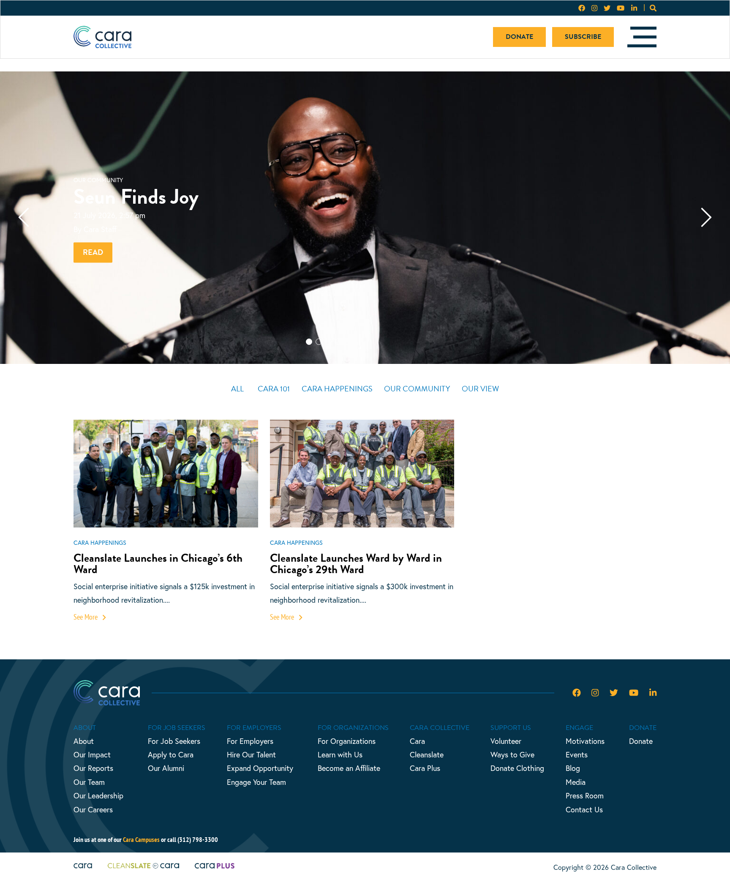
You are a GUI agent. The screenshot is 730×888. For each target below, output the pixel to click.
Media (576, 782)
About (84, 741)
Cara (417, 741)
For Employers (250, 741)
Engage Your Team (256, 782)
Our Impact (92, 754)
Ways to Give (512, 754)
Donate (519, 37)
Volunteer (505, 741)
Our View (480, 388)
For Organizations (347, 741)
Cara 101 (274, 388)
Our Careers (93, 809)
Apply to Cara (170, 754)
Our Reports (93, 768)
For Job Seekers (174, 741)
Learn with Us (340, 754)
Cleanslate (427, 754)
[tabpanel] (365, 217)
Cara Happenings (337, 388)
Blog (573, 768)
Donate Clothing (517, 768)
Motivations (585, 741)
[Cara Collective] (102, 37)
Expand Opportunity (260, 768)
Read (93, 252)
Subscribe (583, 37)
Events (577, 754)
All (237, 388)
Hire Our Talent (251, 754)
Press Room (585, 795)
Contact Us (584, 809)
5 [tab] (357, 356)
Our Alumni (166, 768)
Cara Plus (425, 768)
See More (86, 617)
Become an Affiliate (349, 768)
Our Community (417, 388)
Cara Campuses (141, 839)
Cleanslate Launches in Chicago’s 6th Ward (158, 563)
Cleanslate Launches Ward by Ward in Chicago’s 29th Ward (356, 563)
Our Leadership (98, 795)
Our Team (89, 782)
